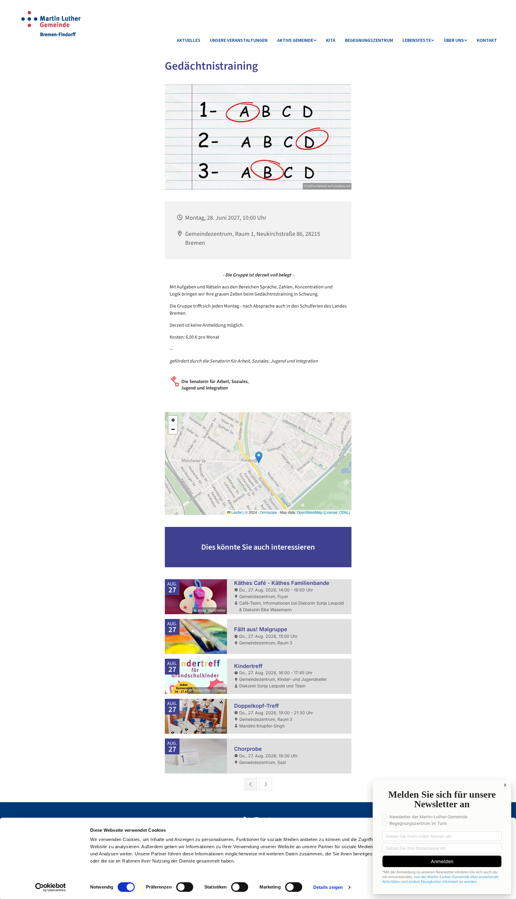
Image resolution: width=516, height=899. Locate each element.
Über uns (454, 40)
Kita (330, 40)
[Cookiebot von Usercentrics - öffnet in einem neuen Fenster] (50, 887)
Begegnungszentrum (369, 40)
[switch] (184, 887)
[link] (296, 40)
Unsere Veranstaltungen (239, 40)
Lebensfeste (417, 40)
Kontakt (487, 40)
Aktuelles (188, 40)
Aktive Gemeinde (295, 40)
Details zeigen (328, 887)
